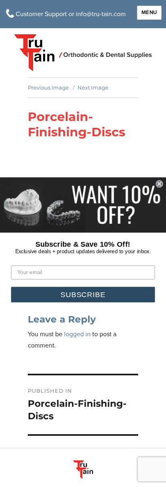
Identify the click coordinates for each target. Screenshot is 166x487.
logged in (77, 334)
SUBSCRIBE (83, 295)
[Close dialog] (159, 183)
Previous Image (48, 87)
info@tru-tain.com (101, 14)
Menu (149, 12)
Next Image (92, 87)
